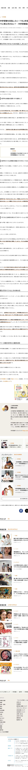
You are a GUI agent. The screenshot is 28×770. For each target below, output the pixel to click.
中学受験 (14, 692)
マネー (1, 716)
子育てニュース (17, 542)
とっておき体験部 (4, 732)
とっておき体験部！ (18, 569)
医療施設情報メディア (19, 752)
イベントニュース (17, 582)
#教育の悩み (5, 27)
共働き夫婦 (3, 8)
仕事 (1, 714)
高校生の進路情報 (18, 745)
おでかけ (2, 718)
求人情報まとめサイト (19, 748)
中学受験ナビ (4, 379)
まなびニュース (17, 595)
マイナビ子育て (17, 750)
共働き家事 (2, 722)
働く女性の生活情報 (24, 749)
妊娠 (9, 8)
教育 (24, 8)
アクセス (12, 766)
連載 (1, 726)
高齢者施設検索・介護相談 (19, 753)
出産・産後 (14, 8)
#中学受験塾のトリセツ (20, 27)
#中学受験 (10, 27)
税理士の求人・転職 (24, 756)
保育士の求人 (24, 758)
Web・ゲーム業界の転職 (23, 755)
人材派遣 (16, 755)
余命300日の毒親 (17, 644)
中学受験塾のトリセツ (20, 465)
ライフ (1, 724)
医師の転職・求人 (18, 758)
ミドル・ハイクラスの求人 (19, 742)
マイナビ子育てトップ (5, 692)
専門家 (1, 730)
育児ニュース (17, 555)
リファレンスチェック (19, 761)
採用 (22, 766)
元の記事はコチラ (7, 381)
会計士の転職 (17, 756)
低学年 (20, 692)
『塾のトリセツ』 (14, 379)
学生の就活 (17, 740)
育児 (20, 8)
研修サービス (17, 760)
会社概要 (8, 766)
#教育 (1, 27)
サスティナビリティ (18, 766)
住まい (1, 720)
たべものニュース (17, 658)
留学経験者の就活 (23, 740)
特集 (1, 728)
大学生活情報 (17, 749)
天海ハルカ (14, 408)
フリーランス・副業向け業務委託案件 (21, 743)
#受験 (14, 27)
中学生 (1, 712)
